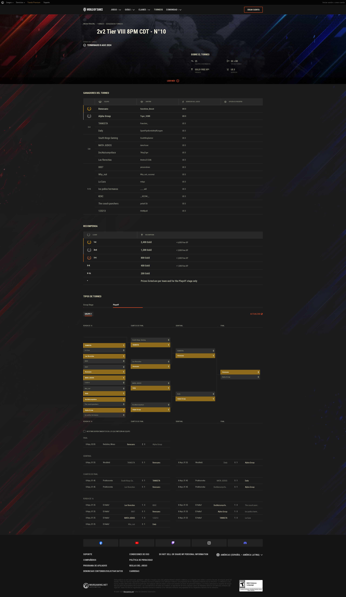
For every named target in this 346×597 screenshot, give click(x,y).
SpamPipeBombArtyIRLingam (151, 131)
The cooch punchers (108, 203)
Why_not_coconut (147, 174)
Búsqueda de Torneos (114, 24)
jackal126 (144, 204)
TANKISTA (103, 123)
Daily (100, 130)
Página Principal (89, 24)
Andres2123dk (145, 160)
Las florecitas (105, 159)
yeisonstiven (145, 167)
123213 (102, 210)
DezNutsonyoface (107, 152)
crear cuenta (340, 2)
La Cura (102, 181)
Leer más (171, 81)
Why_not (102, 174)
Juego (114, 9)
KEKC (100, 196)
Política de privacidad (141, 560)
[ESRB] (251, 586)
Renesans (103, 108)
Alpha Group (104, 116)
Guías (128, 9)
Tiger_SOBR (145, 116)
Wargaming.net (129, 592)
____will (143, 189)
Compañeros (89, 560)
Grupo (88, 314)
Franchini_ (144, 123)
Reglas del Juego (138, 565)
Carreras (134, 571)
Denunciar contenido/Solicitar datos (103, 571)
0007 (100, 167)
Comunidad (171, 9)
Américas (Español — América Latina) (240, 555)
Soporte (87, 554)
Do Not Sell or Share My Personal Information (183, 554)
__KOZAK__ (144, 196)
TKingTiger (144, 153)
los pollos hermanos (108, 189)
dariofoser (144, 145)
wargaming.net (95, 586)
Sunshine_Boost (147, 109)
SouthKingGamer (146, 138)
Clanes (142, 9)
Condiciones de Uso (139, 554)
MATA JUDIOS (105, 145)
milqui (142, 182)
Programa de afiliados (95, 565)
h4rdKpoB (144, 211)
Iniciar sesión (327, 2)
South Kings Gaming (108, 138)
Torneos (158, 9)
